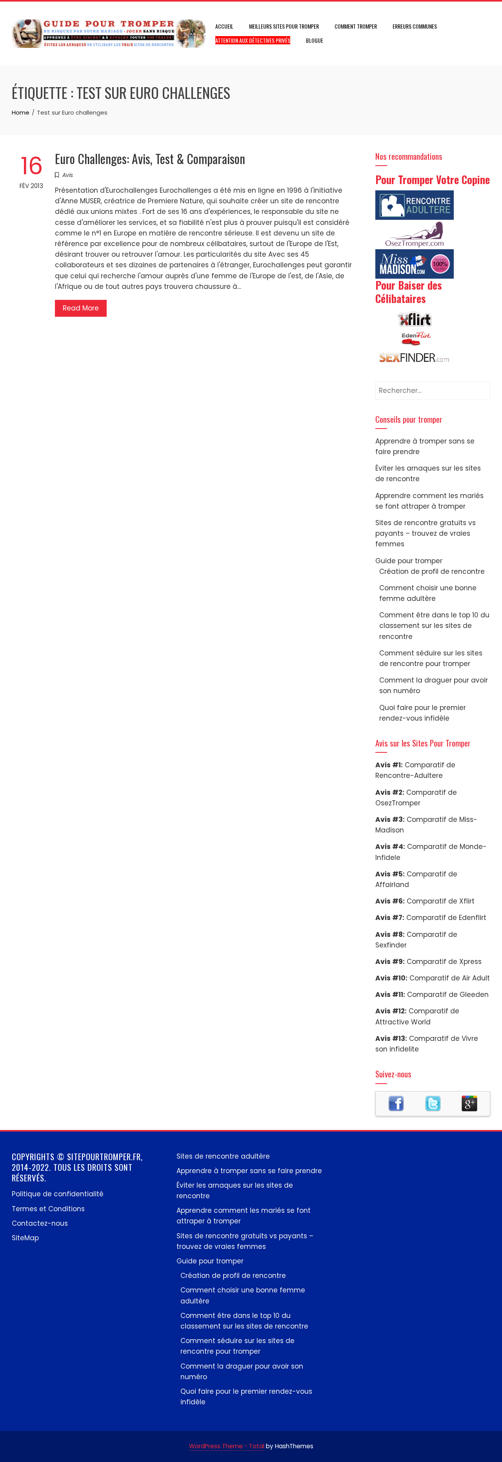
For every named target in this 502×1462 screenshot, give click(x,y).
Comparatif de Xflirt (441, 901)
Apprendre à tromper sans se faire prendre (249, 1170)
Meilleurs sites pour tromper (284, 26)
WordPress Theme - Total (226, 1446)
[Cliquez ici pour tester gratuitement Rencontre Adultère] (414, 204)
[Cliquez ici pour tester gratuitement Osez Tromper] (414, 234)
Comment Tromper (356, 26)
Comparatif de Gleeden (448, 994)
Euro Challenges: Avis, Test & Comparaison (150, 158)
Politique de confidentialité (58, 1194)
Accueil (224, 26)
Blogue (314, 40)
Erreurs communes (415, 26)
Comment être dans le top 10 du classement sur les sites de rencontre (434, 625)
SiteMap (25, 1238)
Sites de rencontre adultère (223, 1156)
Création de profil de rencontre (432, 571)
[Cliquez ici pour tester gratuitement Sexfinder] (414, 358)
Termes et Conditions (48, 1209)
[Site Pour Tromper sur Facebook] (396, 1103)
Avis (67, 175)
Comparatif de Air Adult (449, 978)
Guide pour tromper (408, 561)
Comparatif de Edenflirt (446, 917)
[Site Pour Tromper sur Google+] (469, 1103)
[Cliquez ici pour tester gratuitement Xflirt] (414, 318)
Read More (81, 308)
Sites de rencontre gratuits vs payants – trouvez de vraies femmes (425, 533)
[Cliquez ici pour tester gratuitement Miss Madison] (414, 263)
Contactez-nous (40, 1223)
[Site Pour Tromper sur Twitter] (433, 1103)
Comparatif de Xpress (444, 961)
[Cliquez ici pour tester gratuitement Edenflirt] (414, 338)
